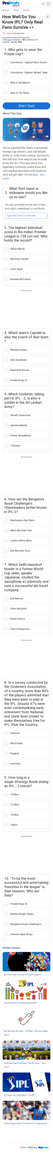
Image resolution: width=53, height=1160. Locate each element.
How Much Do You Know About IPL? (20, 1003)
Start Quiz (26, 106)
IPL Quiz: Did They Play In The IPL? (20, 1095)
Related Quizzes (12, 948)
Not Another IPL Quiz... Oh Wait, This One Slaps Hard (26, 1033)
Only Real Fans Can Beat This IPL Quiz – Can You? (24, 1065)
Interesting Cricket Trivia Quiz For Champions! (25, 1123)
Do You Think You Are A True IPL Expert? (23, 974)
